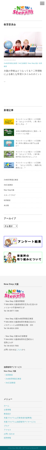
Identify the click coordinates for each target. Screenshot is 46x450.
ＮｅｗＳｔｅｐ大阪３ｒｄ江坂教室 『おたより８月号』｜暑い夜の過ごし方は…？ (28, 121)
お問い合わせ (9, 434)
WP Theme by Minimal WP (30, 448)
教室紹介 (7, 414)
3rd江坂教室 (22, 63)
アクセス (7, 430)
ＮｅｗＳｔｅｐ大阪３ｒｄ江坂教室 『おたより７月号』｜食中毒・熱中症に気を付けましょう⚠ (28, 154)
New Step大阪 (33, 63)
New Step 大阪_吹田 (15, 448)
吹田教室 (7, 200)
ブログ (6, 426)
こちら (19, 350)
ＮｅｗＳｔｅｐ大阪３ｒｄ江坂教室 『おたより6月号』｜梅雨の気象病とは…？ (29, 165)
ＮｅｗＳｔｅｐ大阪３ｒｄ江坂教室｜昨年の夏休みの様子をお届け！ (28, 143)
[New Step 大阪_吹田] (23, 8)
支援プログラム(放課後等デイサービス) (20, 422)
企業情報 (7, 410)
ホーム (6, 406)
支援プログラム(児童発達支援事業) (18, 418)
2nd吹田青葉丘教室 (10, 63)
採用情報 (7, 438)
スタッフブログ (9, 195)
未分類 (6, 205)
